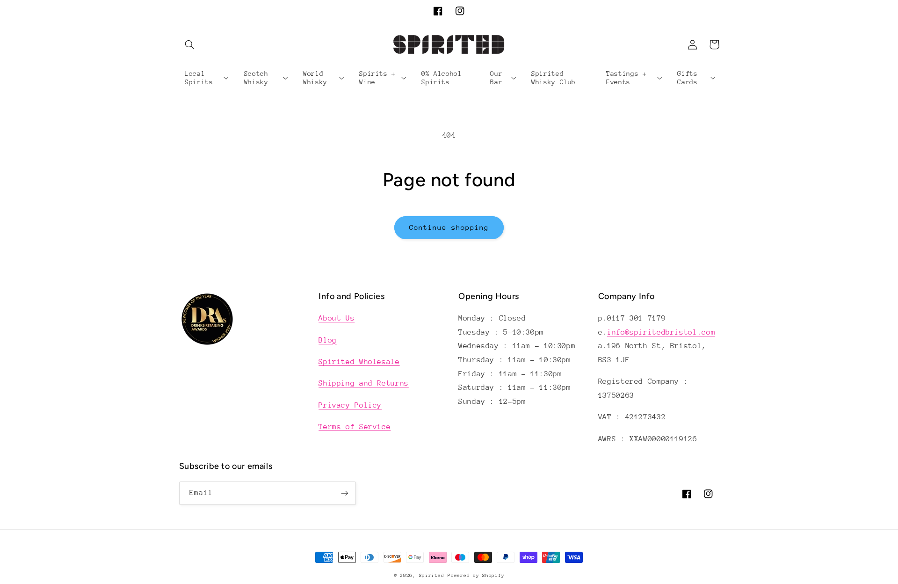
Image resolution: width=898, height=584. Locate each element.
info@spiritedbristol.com (661, 332)
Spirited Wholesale (359, 362)
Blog (328, 340)
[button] (190, 44)
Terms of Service (355, 427)
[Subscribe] (344, 493)
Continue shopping (449, 227)
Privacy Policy (350, 405)
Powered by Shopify (476, 575)
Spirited (431, 575)
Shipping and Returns (364, 383)
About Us (337, 318)
